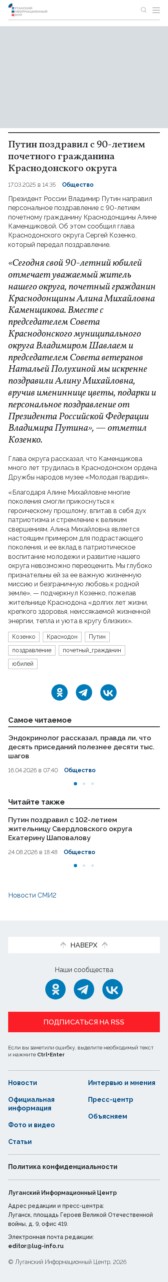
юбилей (22, 663)
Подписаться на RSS (84, 1022)
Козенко (23, 636)
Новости (22, 1083)
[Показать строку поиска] (143, 10)
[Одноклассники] (59, 692)
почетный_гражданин (92, 650)
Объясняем (107, 1116)
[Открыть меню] (156, 10)
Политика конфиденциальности (62, 1167)
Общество (77, 184)
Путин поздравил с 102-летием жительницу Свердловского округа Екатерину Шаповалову (70, 828)
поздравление (31, 650)
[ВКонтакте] (108, 692)
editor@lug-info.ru (36, 1246)
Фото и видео (31, 1125)
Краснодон (62, 636)
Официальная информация (31, 1104)
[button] (75, 783)
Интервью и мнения (121, 1083)
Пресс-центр (110, 1099)
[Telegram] (84, 692)
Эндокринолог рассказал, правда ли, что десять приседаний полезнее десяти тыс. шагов (81, 747)
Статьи (20, 1142)
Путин (97, 636)
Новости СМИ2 (32, 895)
